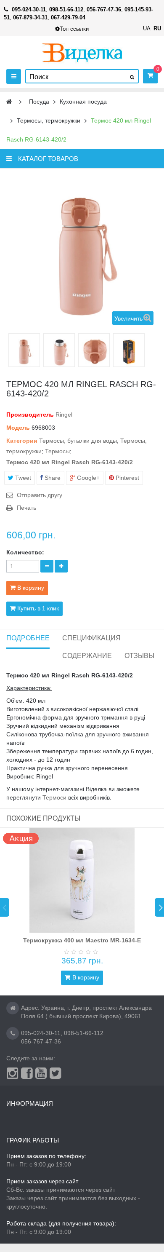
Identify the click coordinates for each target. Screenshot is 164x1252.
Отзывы (139, 655)
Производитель (30, 414)
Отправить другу (39, 495)
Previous (4, 907)
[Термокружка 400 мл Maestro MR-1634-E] (82, 880)
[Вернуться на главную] (9, 101)
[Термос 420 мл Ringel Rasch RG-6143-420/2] (24, 351)
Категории (21, 440)
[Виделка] (82, 52)
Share (52, 477)
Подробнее (28, 638)
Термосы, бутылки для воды (78, 440)
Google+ (87, 477)
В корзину (85, 977)
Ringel (64, 414)
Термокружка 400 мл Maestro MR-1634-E (82, 940)
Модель (18, 427)
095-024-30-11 (41, 1033)
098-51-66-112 (83, 1033)
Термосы (57, 451)
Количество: (25, 552)
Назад (11, 350)
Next (159, 907)
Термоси (54, 797)
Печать (26, 507)
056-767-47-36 (41, 1041)
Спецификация (91, 638)
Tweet (22, 477)
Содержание (87, 655)
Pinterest (126, 477)
